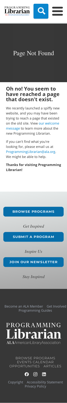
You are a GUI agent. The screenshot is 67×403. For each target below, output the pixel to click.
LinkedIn (44, 374)
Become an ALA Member (23, 306)
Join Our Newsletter (33, 262)
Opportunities (24, 366)
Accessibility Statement (45, 382)
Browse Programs (33, 212)
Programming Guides (35, 310)
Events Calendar (35, 362)
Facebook (27, 374)
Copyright (15, 382)
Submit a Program (33, 237)
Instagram (35, 374)
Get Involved (56, 306)
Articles (52, 366)
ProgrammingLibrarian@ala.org (30, 151)
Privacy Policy (35, 386)
